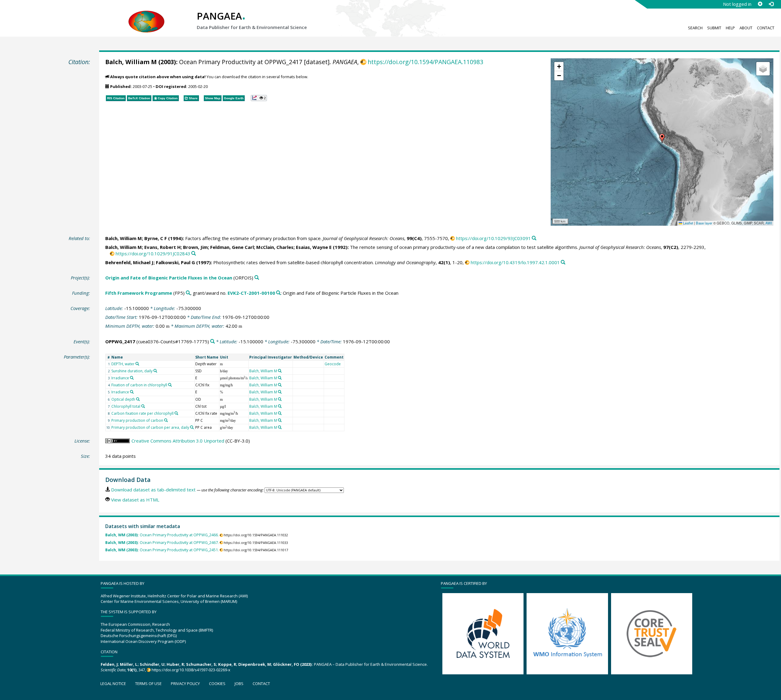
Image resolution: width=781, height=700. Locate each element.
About (746, 28)
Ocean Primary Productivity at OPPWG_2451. (162, 549)
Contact (765, 28)
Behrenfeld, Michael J (129, 262)
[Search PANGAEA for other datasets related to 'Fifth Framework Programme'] (188, 293)
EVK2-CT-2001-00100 (251, 293)
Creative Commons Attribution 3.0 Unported (177, 441)
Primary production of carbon (137, 420)
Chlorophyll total (125, 406)
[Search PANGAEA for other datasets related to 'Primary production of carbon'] (166, 420)
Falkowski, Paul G (175, 262)
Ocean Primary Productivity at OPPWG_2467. (162, 542)
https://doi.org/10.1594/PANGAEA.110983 (425, 62)
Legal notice (113, 683)
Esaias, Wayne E (314, 247)
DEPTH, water (123, 363)
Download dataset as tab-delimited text (153, 490)
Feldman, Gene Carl (232, 247)
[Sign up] (759, 4)
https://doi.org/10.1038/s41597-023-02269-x (191, 670)
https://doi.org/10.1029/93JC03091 (493, 238)
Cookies (217, 683)
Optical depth (123, 399)
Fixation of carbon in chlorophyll (139, 385)
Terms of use (148, 683)
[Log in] (770, 4)
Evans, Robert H (162, 247)
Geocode (333, 363)
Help (730, 28)
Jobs (239, 683)
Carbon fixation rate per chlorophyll (142, 413)
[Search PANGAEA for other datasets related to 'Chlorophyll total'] (143, 406)
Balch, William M (131, 62)
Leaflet (687, 223)
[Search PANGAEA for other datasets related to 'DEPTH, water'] (137, 364)
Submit (714, 28)
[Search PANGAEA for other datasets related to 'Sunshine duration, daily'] (155, 371)
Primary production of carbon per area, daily (150, 427)
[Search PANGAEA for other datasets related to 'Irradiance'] (132, 378)
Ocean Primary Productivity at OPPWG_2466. (162, 535)
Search (695, 28)
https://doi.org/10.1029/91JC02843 (153, 253)
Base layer (704, 223)
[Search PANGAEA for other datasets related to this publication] (534, 238)
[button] (662, 138)
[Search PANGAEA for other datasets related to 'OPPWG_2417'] (212, 341)
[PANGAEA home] (146, 16)
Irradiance (120, 378)
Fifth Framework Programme (138, 293)
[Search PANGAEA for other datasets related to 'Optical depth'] (138, 399)
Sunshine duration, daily (132, 371)
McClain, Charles (274, 247)
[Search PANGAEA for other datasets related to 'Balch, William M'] (280, 371)
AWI (768, 223)
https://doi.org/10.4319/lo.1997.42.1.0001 (515, 262)
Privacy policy (185, 683)
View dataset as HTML (135, 500)
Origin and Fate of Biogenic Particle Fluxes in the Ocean (168, 278)
